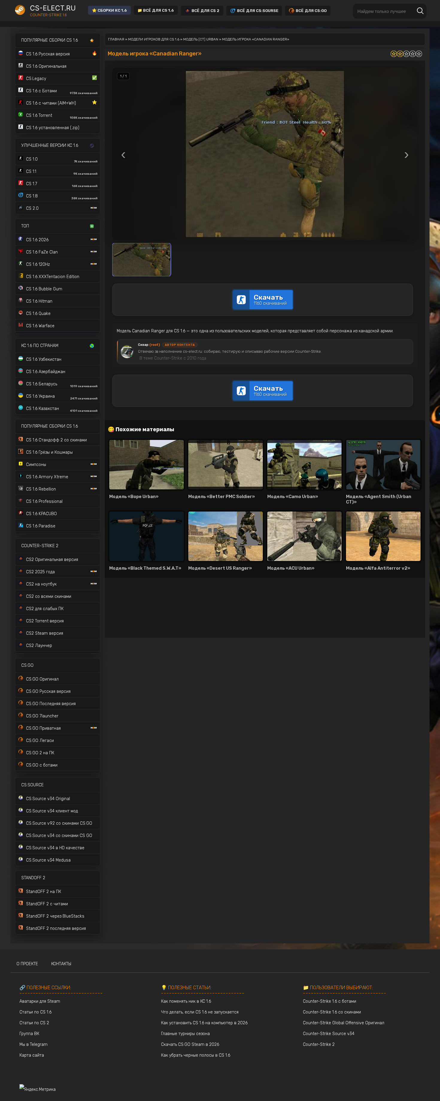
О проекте (27, 963)
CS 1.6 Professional (44, 501)
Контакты (61, 963)
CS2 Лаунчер (39, 645)
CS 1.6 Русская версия (61, 54)
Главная (116, 39)
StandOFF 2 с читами (47, 904)
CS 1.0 (62, 160)
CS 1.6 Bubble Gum (44, 289)
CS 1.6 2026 (37, 239)
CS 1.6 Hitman (39, 301)
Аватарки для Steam (39, 1001)
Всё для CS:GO (311, 10)
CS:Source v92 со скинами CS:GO (59, 823)
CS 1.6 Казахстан (62, 409)
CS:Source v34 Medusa (48, 860)
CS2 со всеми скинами (48, 596)
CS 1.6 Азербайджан (45, 371)
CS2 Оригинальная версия (52, 559)
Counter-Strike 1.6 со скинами (332, 1012)
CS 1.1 (62, 172)
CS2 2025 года (40, 571)
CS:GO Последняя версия (51, 703)
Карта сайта (31, 1055)
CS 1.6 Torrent (62, 116)
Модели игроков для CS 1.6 (153, 39)
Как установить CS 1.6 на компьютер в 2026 (204, 1022)
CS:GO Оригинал (42, 679)
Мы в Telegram (33, 1044)
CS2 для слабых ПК (44, 608)
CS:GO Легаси (40, 740)
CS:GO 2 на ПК (40, 752)
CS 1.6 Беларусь (62, 384)
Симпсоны (36, 464)
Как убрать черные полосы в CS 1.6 (195, 1055)
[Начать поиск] (420, 11)
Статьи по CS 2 (34, 1022)
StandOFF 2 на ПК (43, 891)
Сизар (149, 345)
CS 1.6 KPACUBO (41, 513)
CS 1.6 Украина (62, 397)
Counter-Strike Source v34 (328, 1033)
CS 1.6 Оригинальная (46, 66)
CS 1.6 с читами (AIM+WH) (61, 103)
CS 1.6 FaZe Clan (42, 252)
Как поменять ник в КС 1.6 (186, 1001)
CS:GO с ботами (41, 765)
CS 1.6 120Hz (38, 264)
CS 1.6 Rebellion (41, 489)
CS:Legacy (61, 78)
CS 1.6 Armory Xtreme (47, 476)
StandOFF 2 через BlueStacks (55, 916)
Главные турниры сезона (185, 1033)
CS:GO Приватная (43, 728)
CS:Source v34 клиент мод (52, 811)
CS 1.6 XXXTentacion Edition (52, 276)
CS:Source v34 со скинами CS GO (59, 835)
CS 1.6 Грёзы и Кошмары (49, 452)
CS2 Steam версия (44, 633)
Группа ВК (29, 1033)
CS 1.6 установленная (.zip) (52, 127)
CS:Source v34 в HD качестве (55, 847)
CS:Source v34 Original (48, 798)
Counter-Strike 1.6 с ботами (329, 1001)
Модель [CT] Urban (200, 39)
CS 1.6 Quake (38, 313)
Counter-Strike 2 (319, 1044)
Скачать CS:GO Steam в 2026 (190, 1044)
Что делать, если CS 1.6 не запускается (200, 1012)
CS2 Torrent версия (45, 621)
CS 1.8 (62, 197)
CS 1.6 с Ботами (62, 91)
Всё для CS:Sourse (257, 10)
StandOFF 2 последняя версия (56, 928)
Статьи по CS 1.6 (35, 1012)
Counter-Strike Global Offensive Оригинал (343, 1022)
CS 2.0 (32, 208)
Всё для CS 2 (205, 10)
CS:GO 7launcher (42, 716)
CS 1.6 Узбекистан (43, 359)
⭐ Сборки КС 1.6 (109, 10)
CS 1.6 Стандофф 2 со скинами (56, 440)
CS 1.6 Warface (40, 325)
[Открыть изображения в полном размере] (265, 154)
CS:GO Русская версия (48, 691)
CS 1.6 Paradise (40, 526)
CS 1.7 (62, 184)
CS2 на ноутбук (41, 584)
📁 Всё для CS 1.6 (155, 10)
